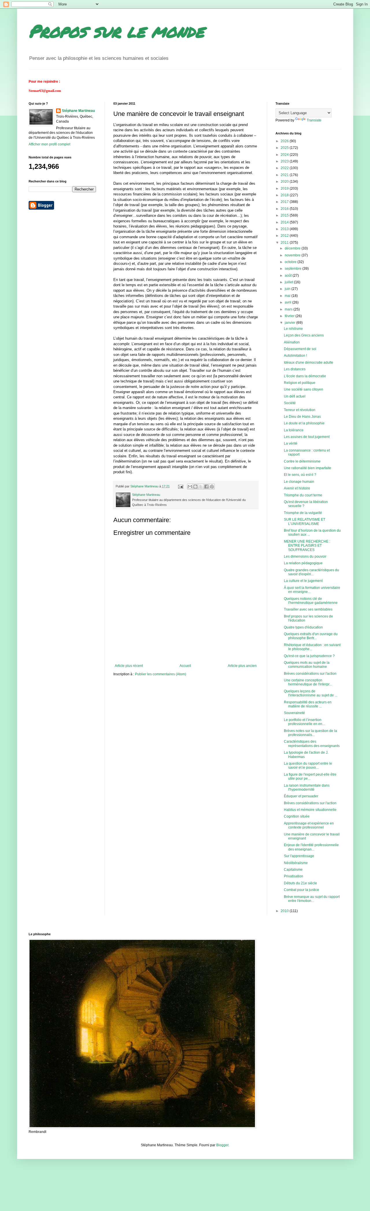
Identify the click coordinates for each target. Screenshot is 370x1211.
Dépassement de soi (300, 349)
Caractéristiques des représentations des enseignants (312, 743)
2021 (285, 175)
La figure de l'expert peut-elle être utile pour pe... (310, 776)
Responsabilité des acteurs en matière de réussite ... (308, 704)
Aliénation (292, 342)
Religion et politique (299, 383)
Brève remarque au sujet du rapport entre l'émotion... (312, 899)
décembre (293, 248)
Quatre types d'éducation (303, 627)
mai (288, 296)
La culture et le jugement (303, 581)
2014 (285, 222)
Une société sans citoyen (303, 389)
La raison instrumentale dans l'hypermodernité (307, 787)
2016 (285, 209)
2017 (285, 202)
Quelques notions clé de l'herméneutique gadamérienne (311, 601)
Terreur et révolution (299, 410)
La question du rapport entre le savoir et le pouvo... (308, 765)
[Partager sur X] (201, 486)
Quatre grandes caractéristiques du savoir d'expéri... (311, 572)
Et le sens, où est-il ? (300, 475)
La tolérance (294, 430)
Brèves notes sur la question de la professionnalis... (310, 733)
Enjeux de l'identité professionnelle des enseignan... (311, 847)
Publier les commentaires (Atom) (160, 674)
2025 (285, 148)
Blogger (222, 1145)
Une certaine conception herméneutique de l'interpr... (308, 682)
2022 (285, 168)
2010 (285, 911)
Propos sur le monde (116, 30)
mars (289, 309)
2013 (285, 229)
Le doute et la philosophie (304, 423)
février (290, 316)
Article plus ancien (242, 666)
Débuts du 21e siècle (300, 883)
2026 (285, 141)
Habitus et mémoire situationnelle (310, 810)
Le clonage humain (299, 482)
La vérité (290, 443)
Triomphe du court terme (303, 495)
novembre (293, 255)
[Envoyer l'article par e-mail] (180, 486)
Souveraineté (294, 713)
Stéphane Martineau (78, 111)
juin (288, 289)
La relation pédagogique (303, 563)
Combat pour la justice (301, 890)
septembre (293, 269)
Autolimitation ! (295, 356)
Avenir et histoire (297, 488)
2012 (285, 236)
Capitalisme (293, 870)
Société (290, 403)
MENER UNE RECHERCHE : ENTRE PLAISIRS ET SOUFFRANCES (307, 545)
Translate (314, 120)
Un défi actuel (295, 396)
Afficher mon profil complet (49, 144)
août (289, 275)
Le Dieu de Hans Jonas (302, 417)
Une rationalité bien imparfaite (307, 468)
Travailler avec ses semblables (308, 609)
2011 (285, 243)
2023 (285, 161)
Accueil (185, 666)
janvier (290, 323)
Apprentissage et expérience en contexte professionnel (309, 825)
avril (288, 302)
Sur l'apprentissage (299, 856)
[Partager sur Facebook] (206, 486)
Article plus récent (129, 666)
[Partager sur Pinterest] (212, 486)
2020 (285, 182)
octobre (291, 262)
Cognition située (297, 816)
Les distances (295, 369)
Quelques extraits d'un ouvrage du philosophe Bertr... (311, 636)
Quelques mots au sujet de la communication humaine (307, 665)
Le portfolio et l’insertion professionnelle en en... (304, 722)
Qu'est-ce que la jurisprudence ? (309, 656)
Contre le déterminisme (302, 461)
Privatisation (293, 876)
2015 (285, 215)
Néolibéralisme (296, 863)
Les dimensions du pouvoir (305, 556)
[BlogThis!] (195, 486)
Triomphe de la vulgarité (303, 513)
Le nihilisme (293, 329)
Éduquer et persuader (301, 796)
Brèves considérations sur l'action (310, 674)
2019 (285, 188)
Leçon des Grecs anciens (304, 335)
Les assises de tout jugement (307, 437)
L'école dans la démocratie (305, 376)
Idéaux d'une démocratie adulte (308, 362)
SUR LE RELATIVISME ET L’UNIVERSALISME (304, 521)
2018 (285, 195)
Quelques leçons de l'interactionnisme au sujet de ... (310, 693)
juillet (289, 282)
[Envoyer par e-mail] (190, 486)
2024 (285, 155)
